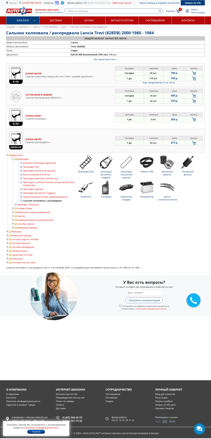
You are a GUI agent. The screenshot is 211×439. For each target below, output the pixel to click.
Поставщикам (155, 20)
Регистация (161, 397)
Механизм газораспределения (33, 212)
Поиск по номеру (65, 401)
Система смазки (25, 223)
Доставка (56, 20)
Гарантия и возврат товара (20, 404)
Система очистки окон (24, 262)
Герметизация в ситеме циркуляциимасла (45, 196)
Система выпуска (21, 243)
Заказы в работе (164, 401)
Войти (194, 9)
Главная (10, 26)
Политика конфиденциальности (23, 401)
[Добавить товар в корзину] (194, 73)
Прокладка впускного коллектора (40, 178)
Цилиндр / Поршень (28, 204)
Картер (21, 216)
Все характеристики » (105, 59)
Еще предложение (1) (159, 82)
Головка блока (24, 208)
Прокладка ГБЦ (31, 166)
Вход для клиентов (165, 394)
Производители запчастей (70, 397)
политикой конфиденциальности (151, 308)
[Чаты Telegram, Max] (199, 429)
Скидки (109, 401)
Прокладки (23, 159)
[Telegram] (63, 3)
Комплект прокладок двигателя (39, 162)
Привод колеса (19, 250)
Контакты (188, 20)
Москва (13, 2)
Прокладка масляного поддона (39, 192)
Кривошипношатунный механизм (35, 219)
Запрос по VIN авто (165, 404)
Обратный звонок (121, 2)
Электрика (17, 258)
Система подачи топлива (25, 239)
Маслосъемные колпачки (36, 174)
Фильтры (16, 231)
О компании (12, 394)
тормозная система (22, 254)
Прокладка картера (33, 189)
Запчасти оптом (122, 20)
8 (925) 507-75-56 (72, 421)
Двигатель (17, 155)
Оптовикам (111, 397)
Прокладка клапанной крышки (39, 170)
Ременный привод (27, 227)
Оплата (89, 20)
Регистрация (198, 12)
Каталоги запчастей (66, 394)
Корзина (170, 11)
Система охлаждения (23, 247)
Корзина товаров (164, 408)
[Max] (57, 3)
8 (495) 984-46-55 (32, 2)
